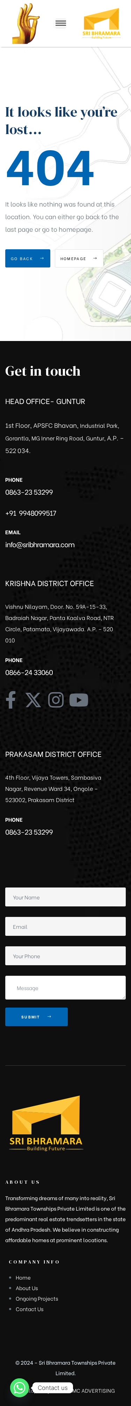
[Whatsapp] (19, 1387)
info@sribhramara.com (39, 544)
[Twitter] (33, 700)
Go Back (23, 258)
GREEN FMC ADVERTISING (83, 1390)
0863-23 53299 (29, 491)
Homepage (74, 258)
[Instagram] (56, 700)
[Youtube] (78, 700)
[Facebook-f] (10, 700)
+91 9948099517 (30, 512)
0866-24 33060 (29, 672)
